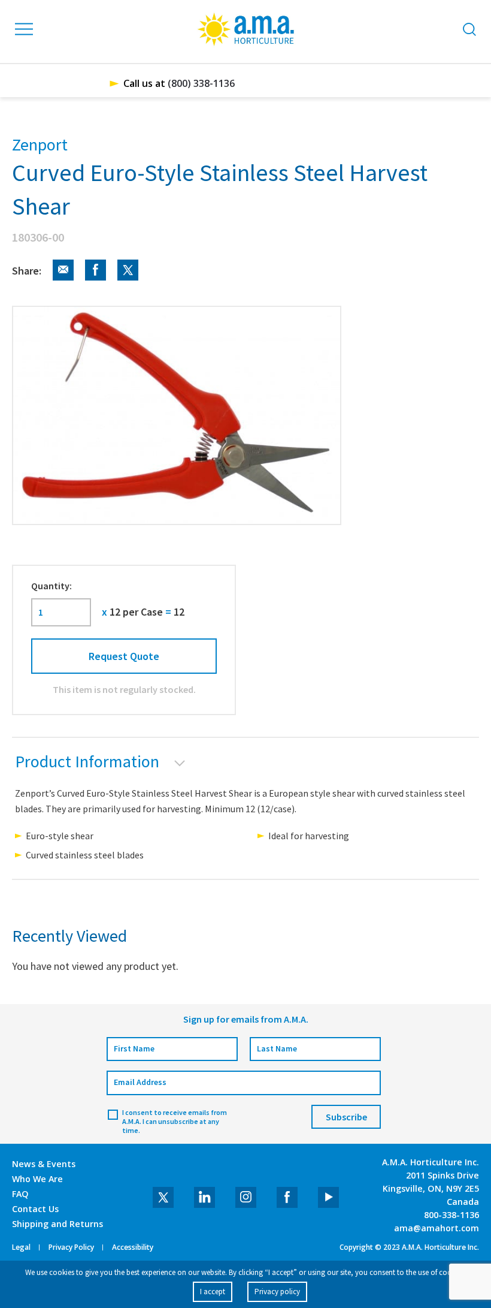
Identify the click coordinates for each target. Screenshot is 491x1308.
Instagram (245, 1197)
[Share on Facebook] (91, 277)
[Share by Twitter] (123, 277)
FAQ (20, 1193)
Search (469, 29)
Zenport (40, 144)
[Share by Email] (59, 277)
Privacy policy (277, 1291)
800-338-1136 (451, 1214)
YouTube (328, 1197)
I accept (212, 1291)
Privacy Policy (71, 1247)
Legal (21, 1247)
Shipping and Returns (57, 1223)
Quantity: (51, 586)
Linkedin (204, 1197)
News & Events (43, 1164)
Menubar (24, 29)
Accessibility (132, 1247)
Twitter (163, 1197)
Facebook (287, 1197)
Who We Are (37, 1179)
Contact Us (35, 1208)
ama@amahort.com (436, 1228)
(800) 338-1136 (201, 83)
